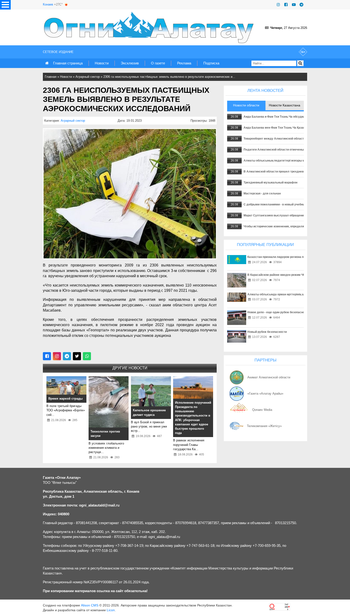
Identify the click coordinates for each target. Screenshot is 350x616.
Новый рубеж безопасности (267, 332)
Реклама (184, 63)
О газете (158, 63)
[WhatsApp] (87, 356)
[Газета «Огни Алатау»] (150, 27)
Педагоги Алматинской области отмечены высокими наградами (289, 149)
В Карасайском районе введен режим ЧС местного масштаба (290, 275)
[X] (77, 356)
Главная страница (68, 63)
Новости (102, 63)
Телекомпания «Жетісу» (264, 426)
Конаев (48, 4)
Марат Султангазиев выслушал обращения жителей (281, 215)
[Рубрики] (5, 5)
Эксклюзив (130, 63)
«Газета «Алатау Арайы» (265, 393)
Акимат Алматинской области (268, 377)
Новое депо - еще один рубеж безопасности (278, 312)
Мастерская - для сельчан (262, 193)
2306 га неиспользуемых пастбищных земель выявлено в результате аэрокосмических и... (169, 76)
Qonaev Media (262, 410)
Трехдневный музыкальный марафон (270, 182)
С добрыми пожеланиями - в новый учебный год (278, 204)
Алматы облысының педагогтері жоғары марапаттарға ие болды (290, 160)
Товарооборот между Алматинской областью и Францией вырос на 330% (295, 138)
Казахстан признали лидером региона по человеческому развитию (294, 257)
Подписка (211, 63)
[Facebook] (286, 5)
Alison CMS (89, 605)
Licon (111, 610)
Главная (50, 76)
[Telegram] (301, 5)
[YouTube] (294, 5)
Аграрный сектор (87, 76)
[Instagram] (278, 5)
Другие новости (129, 368)
